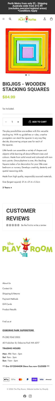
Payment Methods (10, 298)
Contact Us (7, 288)
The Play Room (20, 389)
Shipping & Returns (11, 293)
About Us (6, 283)
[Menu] (3, 18)
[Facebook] (25, 396)
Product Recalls (9, 309)
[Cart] (51, 19)
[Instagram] (30, 396)
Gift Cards (7, 304)
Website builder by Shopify (37, 389)
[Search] (10, 19)
